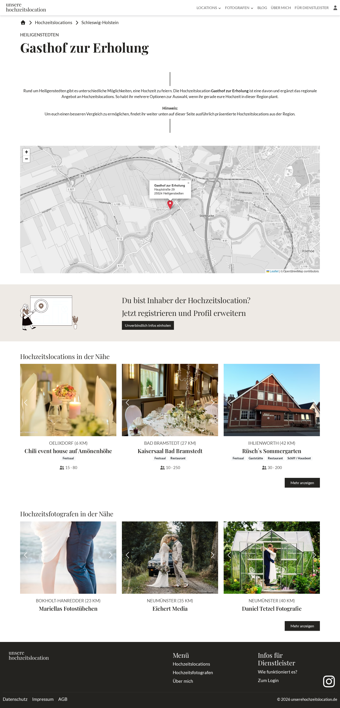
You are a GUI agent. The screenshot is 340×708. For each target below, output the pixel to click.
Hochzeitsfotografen (193, 672)
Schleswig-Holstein (100, 22)
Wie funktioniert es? (277, 671)
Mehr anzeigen (302, 482)
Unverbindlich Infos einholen (148, 325)
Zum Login (268, 680)
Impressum (43, 699)
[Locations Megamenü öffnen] (219, 8)
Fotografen (237, 7)
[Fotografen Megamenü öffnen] (252, 8)
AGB (62, 699)
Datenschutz (15, 699)
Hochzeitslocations (53, 22)
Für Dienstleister (312, 7)
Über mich (281, 7)
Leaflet (273, 271)
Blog (262, 7)
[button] (335, 7)
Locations (207, 7)
